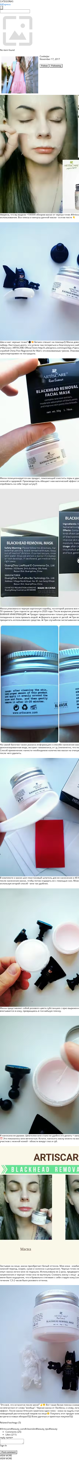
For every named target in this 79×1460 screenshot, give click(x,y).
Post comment (8, 1452)
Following (56, 66)
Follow (44, 66)
